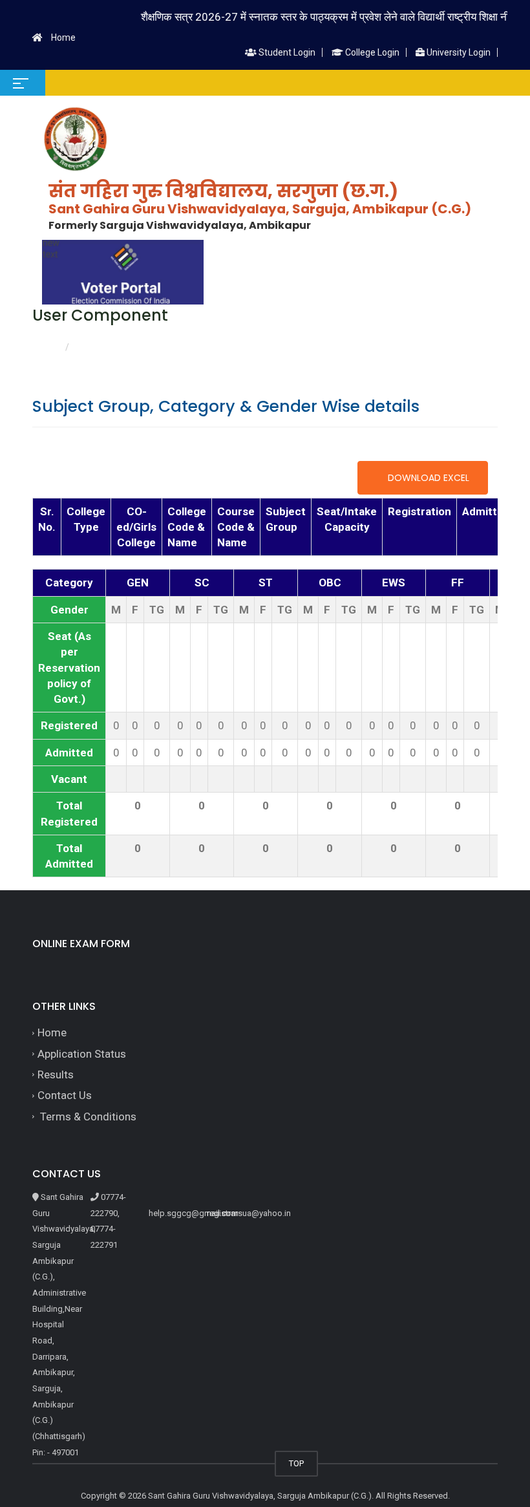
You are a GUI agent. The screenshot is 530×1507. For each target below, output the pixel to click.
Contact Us (64, 1095)
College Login (371, 52)
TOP (296, 1463)
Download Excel (427, 477)
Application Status (81, 1053)
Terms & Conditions (86, 1116)
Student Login (286, 52)
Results (55, 1074)
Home (63, 37)
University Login (458, 52)
